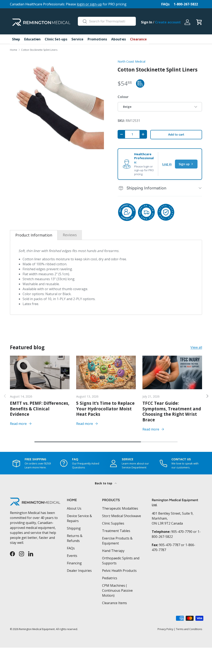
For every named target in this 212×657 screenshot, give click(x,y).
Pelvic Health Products (119, 570)
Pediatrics (109, 578)
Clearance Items (114, 603)
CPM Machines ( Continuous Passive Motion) (117, 590)
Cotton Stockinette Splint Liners (39, 50)
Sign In (146, 22)
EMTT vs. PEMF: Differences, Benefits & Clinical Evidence (39, 408)
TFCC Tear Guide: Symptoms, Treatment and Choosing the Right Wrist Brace (171, 411)
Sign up (184, 164)
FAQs (165, 4)
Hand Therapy (113, 550)
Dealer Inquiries (79, 570)
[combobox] (107, 21)
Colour (123, 97)
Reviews (70, 234)
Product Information (33, 235)
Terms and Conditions (189, 629)
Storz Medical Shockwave (121, 516)
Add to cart (176, 134)
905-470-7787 (169, 545)
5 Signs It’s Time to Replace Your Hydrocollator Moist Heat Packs (105, 408)
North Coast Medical (131, 61)
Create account (168, 22)
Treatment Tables (116, 531)
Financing (74, 563)
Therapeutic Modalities (120, 508)
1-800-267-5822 (186, 4)
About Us (74, 508)
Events (72, 555)
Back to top (104, 483)
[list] (57, 102)
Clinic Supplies (113, 523)
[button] (199, 22)
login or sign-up (89, 4)
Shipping (74, 528)
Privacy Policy (165, 629)
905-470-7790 (181, 531)
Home (13, 50)
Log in (167, 164)
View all (196, 347)
